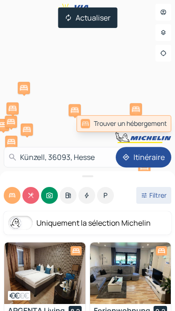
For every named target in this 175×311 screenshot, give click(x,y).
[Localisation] (163, 53)
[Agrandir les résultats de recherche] (87, 176)
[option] (12, 195)
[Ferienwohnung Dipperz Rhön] (130, 273)
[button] (27, 130)
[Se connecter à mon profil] (163, 12)
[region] (44, 273)
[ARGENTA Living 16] (44, 273)
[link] (124, 123)
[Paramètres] (163, 32)
